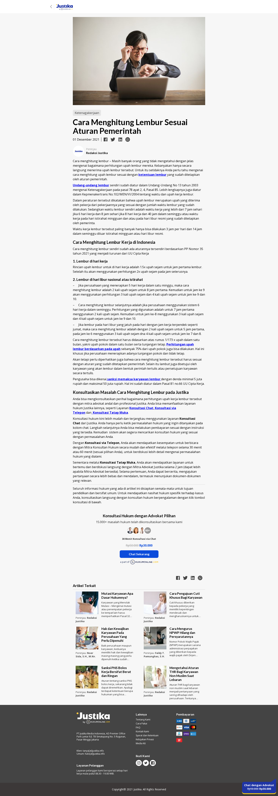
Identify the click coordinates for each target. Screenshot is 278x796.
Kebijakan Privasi (145, 739)
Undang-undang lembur (91, 185)
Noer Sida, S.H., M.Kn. (86, 654)
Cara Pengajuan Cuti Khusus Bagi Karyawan (185, 595)
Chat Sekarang (139, 554)
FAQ (138, 727)
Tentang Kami (143, 719)
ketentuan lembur (152, 175)
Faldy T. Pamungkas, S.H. (154, 654)
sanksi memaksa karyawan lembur (133, 379)
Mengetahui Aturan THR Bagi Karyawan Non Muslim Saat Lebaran (184, 674)
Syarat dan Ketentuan (147, 735)
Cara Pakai (141, 723)
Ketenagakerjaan (87, 113)
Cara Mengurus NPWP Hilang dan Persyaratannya (182, 633)
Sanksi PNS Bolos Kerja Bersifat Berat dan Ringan (116, 672)
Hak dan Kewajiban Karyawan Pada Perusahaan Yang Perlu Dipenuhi (115, 635)
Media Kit (141, 743)
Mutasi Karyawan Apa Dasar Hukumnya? (117, 595)
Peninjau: (81, 617)
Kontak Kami (142, 731)
